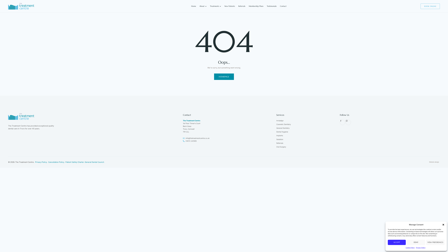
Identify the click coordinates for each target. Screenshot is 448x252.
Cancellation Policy (56, 162)
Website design (434, 162)
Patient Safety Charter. (75, 162)
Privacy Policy (420, 247)
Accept (397, 242)
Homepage (224, 76)
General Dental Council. (94, 162)
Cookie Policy (410, 247)
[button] (443, 225)
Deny (416, 242)
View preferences (435, 242)
